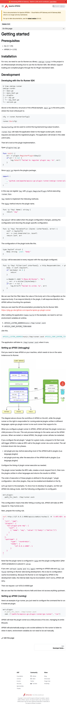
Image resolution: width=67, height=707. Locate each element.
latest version (32, 18)
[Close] (65, 1)
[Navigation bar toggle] (2, 6)
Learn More (53, 2)
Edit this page (9, 638)
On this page (7, 29)
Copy (62, 85)
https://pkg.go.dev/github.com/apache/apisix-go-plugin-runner (26, 310)
